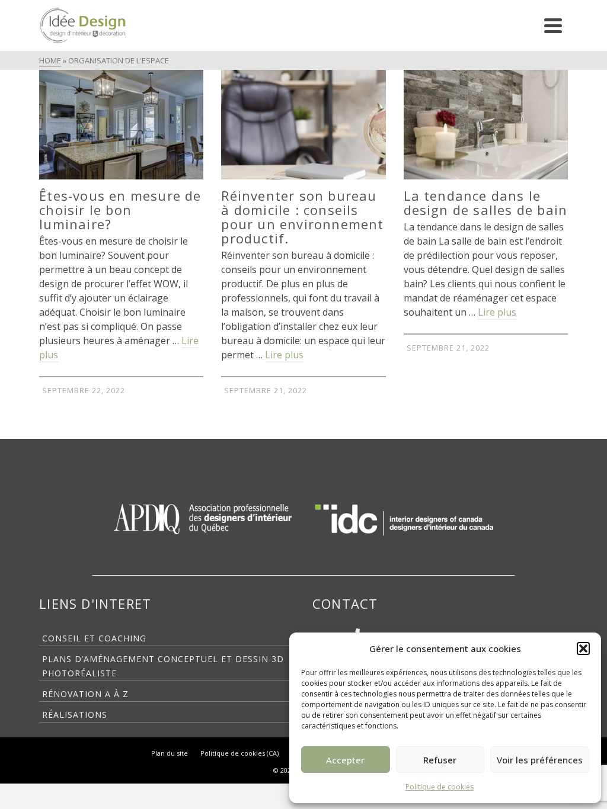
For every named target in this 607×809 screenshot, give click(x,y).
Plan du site (169, 753)
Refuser (439, 760)
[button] (583, 648)
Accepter (345, 760)
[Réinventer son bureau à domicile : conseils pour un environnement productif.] (303, 124)
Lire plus (284, 354)
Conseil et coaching (94, 638)
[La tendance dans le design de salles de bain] (486, 124)
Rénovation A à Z (85, 693)
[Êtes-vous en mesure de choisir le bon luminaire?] (121, 124)
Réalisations (74, 714)
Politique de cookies (439, 787)
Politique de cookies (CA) (239, 753)
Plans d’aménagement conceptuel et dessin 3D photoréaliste (163, 666)
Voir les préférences (540, 760)
